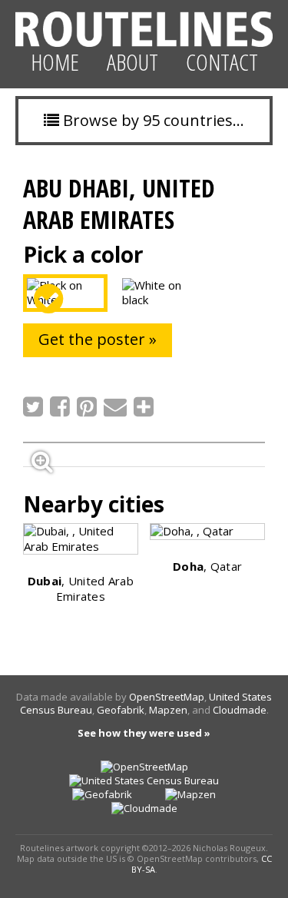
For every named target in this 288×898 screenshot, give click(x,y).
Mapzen (168, 710)
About (132, 62)
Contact (222, 62)
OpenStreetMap (166, 697)
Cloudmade (239, 710)
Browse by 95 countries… (151, 120)
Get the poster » (97, 339)
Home (55, 62)
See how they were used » (144, 733)
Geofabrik (120, 710)
